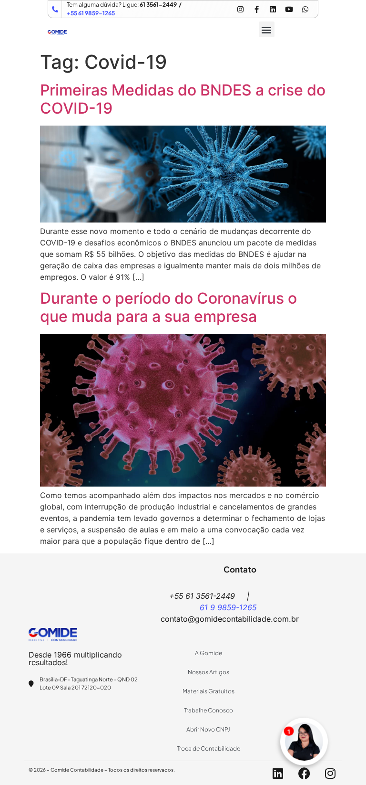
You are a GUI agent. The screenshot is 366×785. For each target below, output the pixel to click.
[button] (266, 29)
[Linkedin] (272, 9)
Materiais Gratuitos (208, 691)
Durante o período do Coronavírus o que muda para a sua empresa (168, 307)
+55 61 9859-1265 (91, 13)
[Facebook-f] (256, 9)
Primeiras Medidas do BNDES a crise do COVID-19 (182, 99)
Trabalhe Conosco (208, 710)
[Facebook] (304, 773)
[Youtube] (289, 9)
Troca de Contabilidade (208, 748)
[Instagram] (240, 9)
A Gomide (208, 653)
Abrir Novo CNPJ (208, 729)
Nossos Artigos (208, 672)
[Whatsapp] (305, 9)
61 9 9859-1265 (228, 607)
